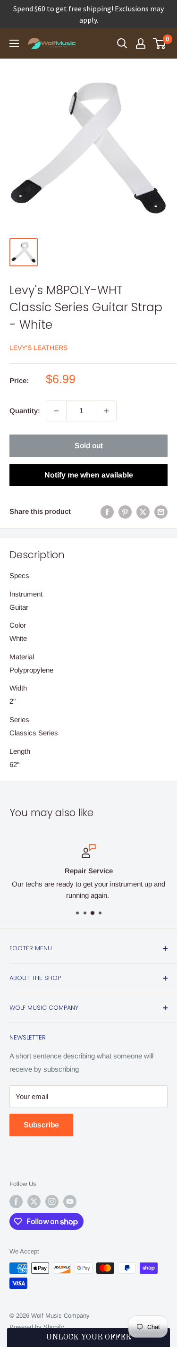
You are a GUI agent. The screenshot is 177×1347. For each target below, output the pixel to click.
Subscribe (41, 1125)
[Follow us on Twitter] (34, 1201)
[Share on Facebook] (107, 512)
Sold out (89, 446)
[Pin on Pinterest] (125, 512)
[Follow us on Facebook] (16, 1201)
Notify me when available (88, 475)
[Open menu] (14, 43)
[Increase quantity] (106, 411)
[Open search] (122, 43)
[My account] (140, 43)
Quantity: (24, 411)
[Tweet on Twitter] (143, 512)
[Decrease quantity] (56, 411)
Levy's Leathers (38, 347)
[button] (88, 1337)
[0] (160, 43)
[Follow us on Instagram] (52, 1201)
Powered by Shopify (36, 1326)
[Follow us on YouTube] (69, 1201)
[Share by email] (161, 512)
